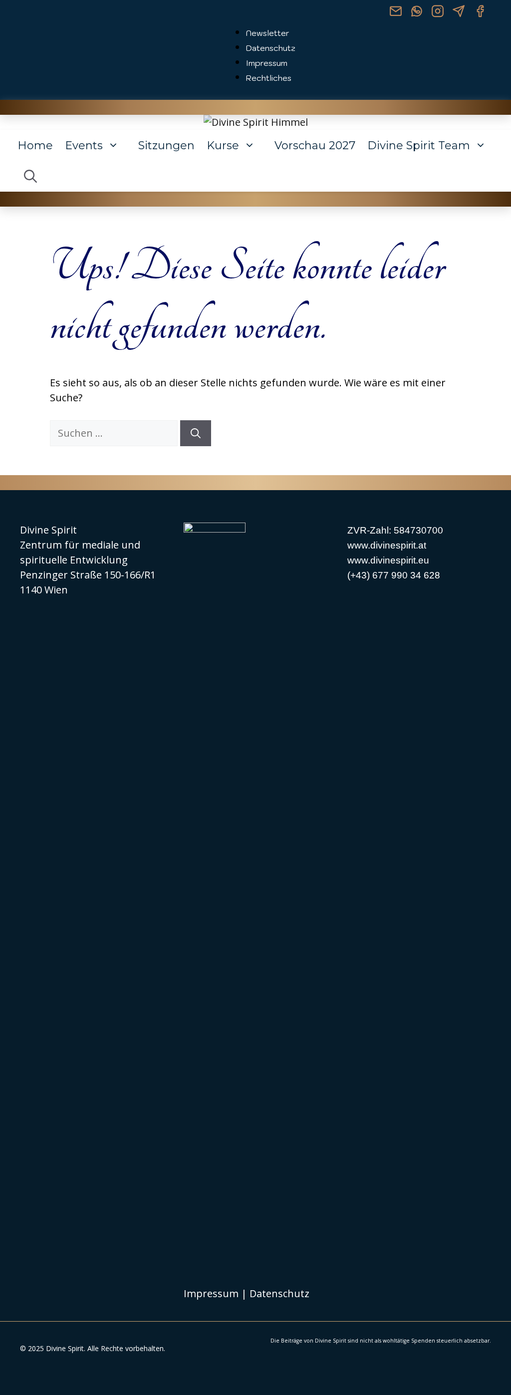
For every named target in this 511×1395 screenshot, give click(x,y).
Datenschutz (270, 48)
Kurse (223, 145)
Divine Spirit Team (418, 145)
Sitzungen (166, 145)
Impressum (266, 63)
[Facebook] (479, 12)
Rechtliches (268, 78)
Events (84, 145)
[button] (30, 177)
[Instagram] (437, 12)
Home (35, 145)
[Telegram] (458, 12)
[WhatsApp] (416, 12)
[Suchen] (195, 433)
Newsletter (267, 33)
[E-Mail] (395, 12)
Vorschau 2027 (314, 145)
